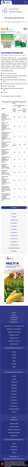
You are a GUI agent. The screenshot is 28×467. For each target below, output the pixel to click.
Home (2, 21)
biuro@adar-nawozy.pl (15, 11)
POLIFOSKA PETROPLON (14, 248)
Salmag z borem (14, 446)
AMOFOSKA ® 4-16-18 (14, 338)
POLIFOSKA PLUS (14, 245)
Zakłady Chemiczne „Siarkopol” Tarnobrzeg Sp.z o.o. (14, 458)
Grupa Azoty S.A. (14, 419)
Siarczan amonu (14, 435)
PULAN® (14, 351)
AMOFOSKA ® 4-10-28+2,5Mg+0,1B (14, 329)
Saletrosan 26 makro (14, 423)
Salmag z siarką (14, 449)
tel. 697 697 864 (13, 9)
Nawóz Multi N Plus (14, 322)
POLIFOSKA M (14, 242)
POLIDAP (14, 217)
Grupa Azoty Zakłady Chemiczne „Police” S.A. (14, 372)
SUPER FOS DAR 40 (14, 344)
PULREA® (14, 354)
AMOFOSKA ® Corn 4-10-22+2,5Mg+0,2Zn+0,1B (14, 326)
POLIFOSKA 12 (14, 235)
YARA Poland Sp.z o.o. (14, 456)
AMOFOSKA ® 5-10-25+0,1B (14, 341)
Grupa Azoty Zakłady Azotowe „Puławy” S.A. (14, 348)
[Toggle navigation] (25, 2)
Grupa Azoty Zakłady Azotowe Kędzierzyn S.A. (14, 439)
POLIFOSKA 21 (14, 238)
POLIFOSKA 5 (14, 226)
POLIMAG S (14, 251)
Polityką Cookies (12, 462)
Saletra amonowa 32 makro (14, 432)
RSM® (14, 360)
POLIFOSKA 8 (14, 232)
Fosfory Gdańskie (14, 317)
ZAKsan (14, 452)
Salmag (14, 443)
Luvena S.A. (14, 417)
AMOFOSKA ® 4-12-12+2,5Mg (14, 332)
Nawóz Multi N (14, 319)
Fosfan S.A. (14, 312)
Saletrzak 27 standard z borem (14, 429)
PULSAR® (14, 357)
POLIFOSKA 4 (14, 223)
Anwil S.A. (14, 315)
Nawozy (9, 21)
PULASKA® (14, 363)
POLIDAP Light (14, 220)
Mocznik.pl (14, 213)
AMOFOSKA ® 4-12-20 (14, 335)
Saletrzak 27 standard (14, 426)
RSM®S (14, 366)
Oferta (5, 21)
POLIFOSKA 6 (14, 229)
